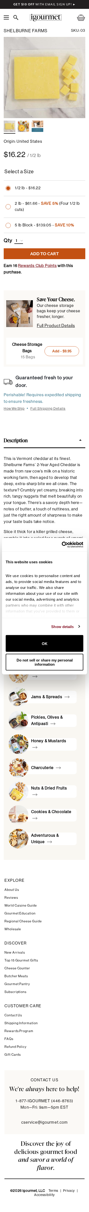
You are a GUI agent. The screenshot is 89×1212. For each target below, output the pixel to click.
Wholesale (12, 929)
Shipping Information (21, 1023)
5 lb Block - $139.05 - (44, 225)
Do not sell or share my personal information (45, 662)
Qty (8, 240)
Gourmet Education (20, 913)
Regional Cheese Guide (23, 921)
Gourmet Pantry (17, 984)
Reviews (11, 897)
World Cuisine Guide (20, 905)
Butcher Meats (16, 976)
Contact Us (13, 1015)
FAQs (8, 1038)
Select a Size (19, 171)
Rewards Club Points (37, 266)
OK (44, 643)
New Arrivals (14, 952)
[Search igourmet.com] (17, 17)
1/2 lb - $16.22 (28, 188)
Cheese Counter (17, 968)
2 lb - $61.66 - (47, 207)
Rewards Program (18, 1031)
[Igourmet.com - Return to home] (45, 17)
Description (16, 440)
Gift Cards (12, 1054)
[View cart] (77, 17)
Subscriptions (15, 991)
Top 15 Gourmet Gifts (21, 960)
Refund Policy (15, 1046)
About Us (11, 889)
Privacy (69, 1191)
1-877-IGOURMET (44, 1101)
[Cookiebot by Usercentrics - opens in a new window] (62, 544)
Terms (53, 1191)
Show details (62, 626)
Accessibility (44, 1195)
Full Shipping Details (48, 408)
